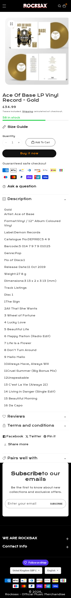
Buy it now (29, 153)
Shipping (27, 111)
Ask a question (21, 186)
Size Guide (17, 127)
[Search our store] (60, 5)
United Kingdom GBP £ (25, 570)
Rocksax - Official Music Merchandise (35, 594)
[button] (35, 458)
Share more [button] (18, 444)
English (51, 570)
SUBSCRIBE (56, 503)
